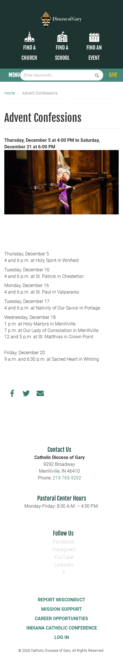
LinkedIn (63, 565)
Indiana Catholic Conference (61, 628)
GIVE (113, 75)
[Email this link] (40, 394)
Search (97, 75)
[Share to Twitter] (26, 394)
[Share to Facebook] (12, 394)
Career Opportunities (61, 618)
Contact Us (59, 449)
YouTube (64, 557)
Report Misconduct (61, 599)
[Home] (61, 15)
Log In (61, 637)
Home (9, 93)
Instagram (64, 549)
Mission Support (61, 609)
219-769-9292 (67, 478)
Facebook (64, 542)
